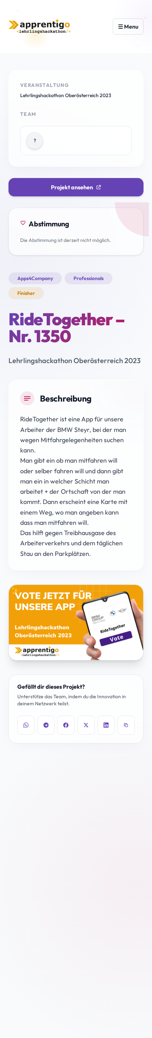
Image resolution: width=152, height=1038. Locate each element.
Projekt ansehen (72, 187)
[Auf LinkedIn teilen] (106, 725)
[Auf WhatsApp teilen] (26, 725)
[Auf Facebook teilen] (66, 725)
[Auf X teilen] (86, 725)
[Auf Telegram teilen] (46, 725)
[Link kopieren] (126, 725)
